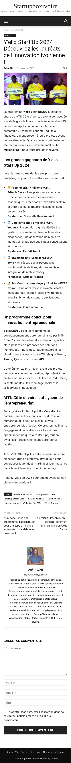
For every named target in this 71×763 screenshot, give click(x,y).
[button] (6, 21)
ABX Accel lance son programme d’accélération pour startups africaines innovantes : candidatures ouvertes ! (19, 525)
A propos (35, 752)
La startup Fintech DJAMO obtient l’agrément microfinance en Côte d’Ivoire (51, 523)
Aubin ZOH (9, 68)
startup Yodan (12, 503)
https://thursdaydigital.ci (35, 574)
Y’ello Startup (51, 503)
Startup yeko (54, 498)
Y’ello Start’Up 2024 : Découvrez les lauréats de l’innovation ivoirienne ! (34, 52)
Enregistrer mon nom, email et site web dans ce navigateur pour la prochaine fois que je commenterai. (34, 716)
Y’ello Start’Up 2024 (32, 503)
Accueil (7, 29)
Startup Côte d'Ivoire (45, 494)
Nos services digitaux (54, 752)
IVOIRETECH (20, 29)
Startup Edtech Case (14, 498)
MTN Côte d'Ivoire (22, 494)
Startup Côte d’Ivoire (17, 752)
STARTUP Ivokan (36, 498)
